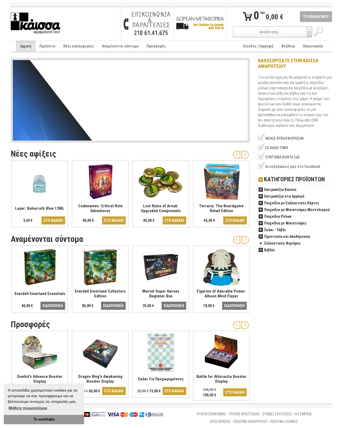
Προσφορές (156, 46)
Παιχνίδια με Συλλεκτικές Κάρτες (291, 203)
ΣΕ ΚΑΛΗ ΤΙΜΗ (276, 148)
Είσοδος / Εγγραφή (258, 46)
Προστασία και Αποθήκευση (287, 236)
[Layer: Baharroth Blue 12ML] (40, 181)
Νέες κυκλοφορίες (78, 46)
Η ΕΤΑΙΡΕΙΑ (303, 414)
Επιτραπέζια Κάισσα (280, 189)
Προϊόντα (47, 46)
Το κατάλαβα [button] (44, 419)
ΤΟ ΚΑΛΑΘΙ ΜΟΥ (316, 16)
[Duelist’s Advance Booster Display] (40, 351)
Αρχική (25, 46)
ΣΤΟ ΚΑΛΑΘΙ (53, 220)
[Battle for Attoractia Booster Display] (221, 351)
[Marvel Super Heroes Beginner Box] (161, 266)
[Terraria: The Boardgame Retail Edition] (221, 181)
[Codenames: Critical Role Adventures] (100, 181)
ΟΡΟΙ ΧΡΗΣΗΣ (220, 421)
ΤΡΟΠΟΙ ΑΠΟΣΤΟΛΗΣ (244, 414)
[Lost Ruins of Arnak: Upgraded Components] (161, 181)
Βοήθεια (288, 46)
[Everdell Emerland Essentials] (40, 266)
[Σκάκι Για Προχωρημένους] (161, 351)
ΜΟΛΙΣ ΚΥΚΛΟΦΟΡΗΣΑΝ (284, 138)
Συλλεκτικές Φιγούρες (282, 243)
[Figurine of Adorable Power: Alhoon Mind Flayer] (221, 266)
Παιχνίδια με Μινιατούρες (285, 223)
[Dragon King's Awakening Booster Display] (100, 351)
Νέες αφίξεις (33, 154)
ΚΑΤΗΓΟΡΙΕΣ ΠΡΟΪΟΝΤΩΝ (294, 179)
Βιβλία (269, 250)
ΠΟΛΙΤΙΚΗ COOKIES (284, 421)
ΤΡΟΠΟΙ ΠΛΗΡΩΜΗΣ (211, 414)
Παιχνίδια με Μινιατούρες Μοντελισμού (297, 210)
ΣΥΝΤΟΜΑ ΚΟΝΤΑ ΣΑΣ (282, 157)
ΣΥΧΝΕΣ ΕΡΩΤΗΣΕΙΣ (277, 414)
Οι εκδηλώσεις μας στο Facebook (292, 166)
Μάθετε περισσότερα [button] (28, 408)
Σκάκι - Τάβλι (275, 230)
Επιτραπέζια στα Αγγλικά (284, 196)
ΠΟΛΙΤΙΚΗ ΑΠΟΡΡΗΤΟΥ (250, 421)
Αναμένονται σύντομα (120, 46)
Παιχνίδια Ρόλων (278, 216)
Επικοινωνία (313, 46)
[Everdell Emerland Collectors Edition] (100, 266)
